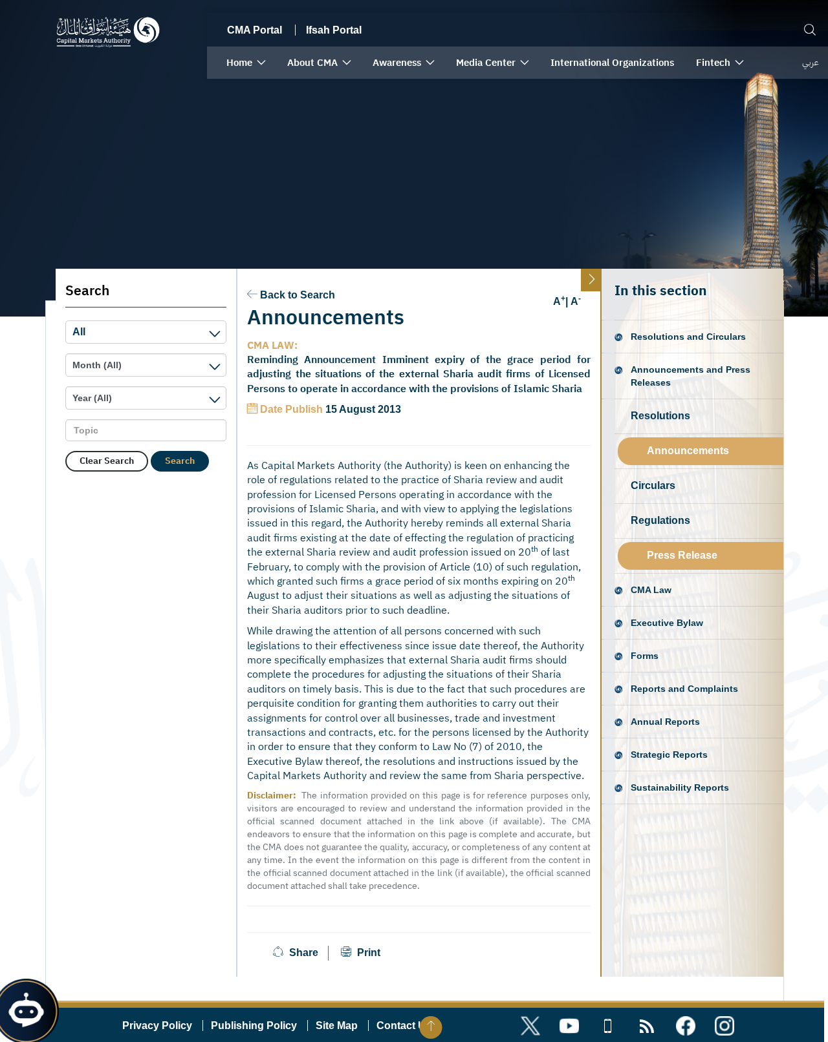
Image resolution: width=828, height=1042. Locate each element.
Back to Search (297, 294)
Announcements (688, 450)
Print (367, 952)
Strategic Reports (669, 754)
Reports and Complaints (684, 688)
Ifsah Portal (334, 30)
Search (180, 461)
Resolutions (660, 415)
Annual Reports (665, 721)
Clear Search (107, 461)
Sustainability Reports (680, 787)
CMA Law (651, 590)
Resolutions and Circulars (688, 336)
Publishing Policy (254, 1025)
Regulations (660, 520)
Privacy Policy (157, 1025)
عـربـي (810, 62)
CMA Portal (254, 30)
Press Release (682, 555)
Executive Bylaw (667, 623)
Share (303, 952)
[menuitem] (246, 63)
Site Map (337, 1025)
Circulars (653, 485)
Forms (645, 656)
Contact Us (403, 1025)
